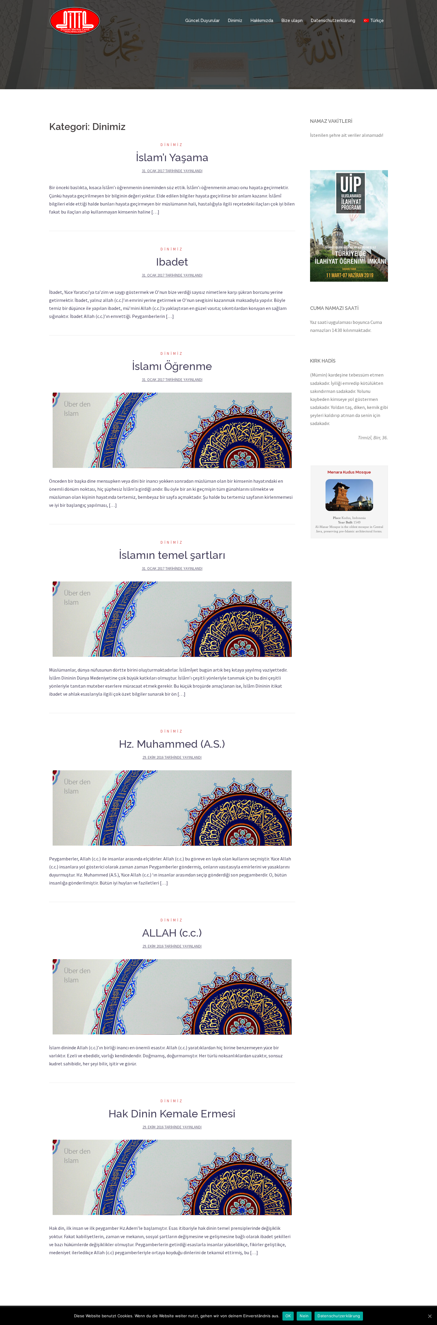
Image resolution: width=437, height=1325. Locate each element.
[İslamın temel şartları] (172, 618)
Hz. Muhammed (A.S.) (172, 744)
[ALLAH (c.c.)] (172, 996)
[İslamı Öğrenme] (172, 429)
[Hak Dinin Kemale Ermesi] (172, 1177)
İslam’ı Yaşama (172, 157)
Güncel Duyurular (202, 20)
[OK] (430, 1316)
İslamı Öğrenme (172, 366)
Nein (304, 1315)
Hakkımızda (262, 20)
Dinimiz (235, 20)
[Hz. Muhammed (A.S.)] (172, 807)
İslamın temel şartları (172, 555)
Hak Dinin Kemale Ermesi (172, 1113)
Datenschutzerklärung (333, 20)
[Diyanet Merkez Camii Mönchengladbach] (75, 20)
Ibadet (172, 261)
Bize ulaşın (292, 20)
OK (288, 1315)
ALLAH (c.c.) (172, 932)
